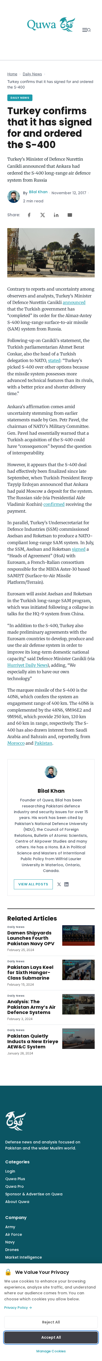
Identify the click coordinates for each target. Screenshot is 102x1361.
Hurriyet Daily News (27, 665)
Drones (12, 1249)
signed (79, 549)
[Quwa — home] (51, 30)
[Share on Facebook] (29, 215)
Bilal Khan (38, 192)
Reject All (51, 1322)
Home (12, 74)
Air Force (13, 1234)
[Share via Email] (70, 215)
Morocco (16, 743)
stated (54, 360)
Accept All (51, 1337)
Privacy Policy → (18, 1307)
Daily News (32, 74)
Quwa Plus (15, 1178)
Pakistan (43, 743)
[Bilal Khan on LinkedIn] (66, 884)
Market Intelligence (23, 1257)
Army (10, 1226)
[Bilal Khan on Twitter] (59, 884)
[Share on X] (42, 215)
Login (10, 1171)
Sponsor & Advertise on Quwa (34, 1194)
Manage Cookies (51, 1351)
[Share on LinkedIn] (56, 215)
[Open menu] (84, 30)
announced (74, 302)
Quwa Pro (14, 1186)
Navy (10, 1242)
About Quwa (17, 1201)
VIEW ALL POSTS (33, 884)
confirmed (54, 504)
